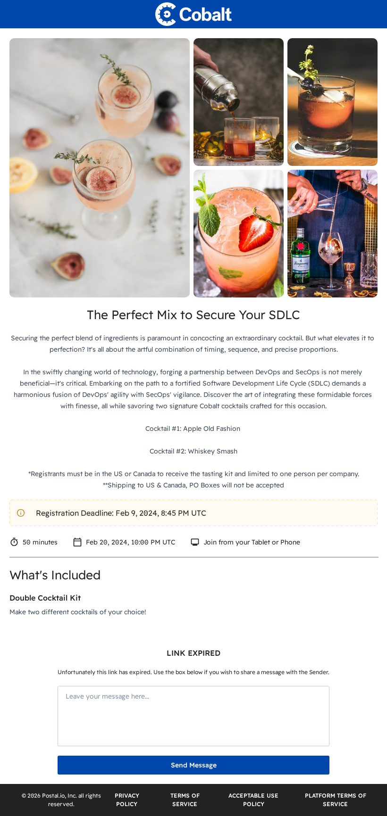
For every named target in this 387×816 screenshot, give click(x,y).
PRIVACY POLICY (127, 800)
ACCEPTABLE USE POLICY (253, 800)
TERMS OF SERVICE (185, 800)
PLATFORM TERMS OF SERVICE (335, 800)
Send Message (194, 765)
